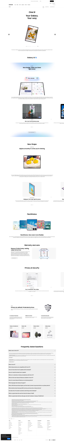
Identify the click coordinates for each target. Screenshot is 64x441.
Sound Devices (19, 428)
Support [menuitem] (50, 3)
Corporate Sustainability (40, 427)
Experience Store (10, 425)
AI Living (10, 426)
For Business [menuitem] (53, 3)
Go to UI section (10, 357)
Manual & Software (30, 423)
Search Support (29, 424)
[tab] (31, 204)
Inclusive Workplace (40, 425)
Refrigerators (19, 429)
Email (28, 429)
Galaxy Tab (19, 423)
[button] (9, 34)
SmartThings (10, 427)
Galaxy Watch (19, 424)
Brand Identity (48, 424)
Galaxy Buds (19, 425)
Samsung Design (49, 429)
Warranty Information (30, 425)
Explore (9, 428)
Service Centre (29, 426)
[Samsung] (11, 4)
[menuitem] (15, 5)
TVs (18, 426)
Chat (28, 427)
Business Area (48, 423)
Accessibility (39, 424)
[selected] (28, 46)
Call (28, 428)
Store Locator (10, 424)
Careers (48, 425)
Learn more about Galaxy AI (31, 132)
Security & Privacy (39, 423)
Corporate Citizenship (40, 426)
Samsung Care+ (10, 423)
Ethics (47, 428)
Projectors (19, 427)
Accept (8, 438)
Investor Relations (49, 426)
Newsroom (48, 427)
